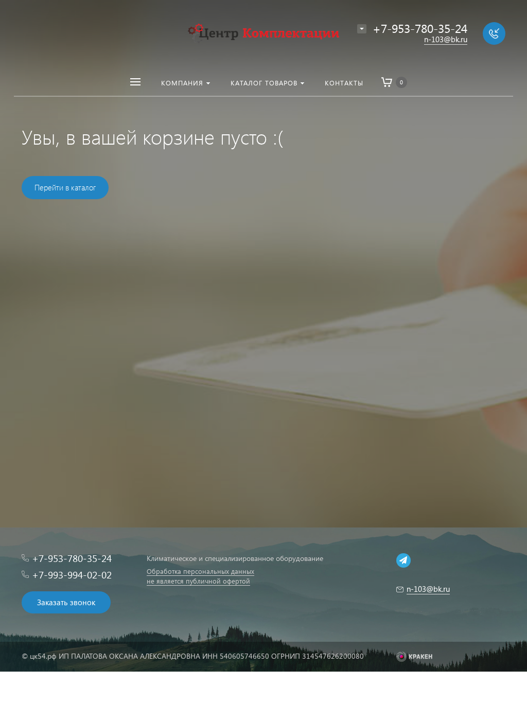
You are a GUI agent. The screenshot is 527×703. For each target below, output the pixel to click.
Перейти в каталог (65, 187)
